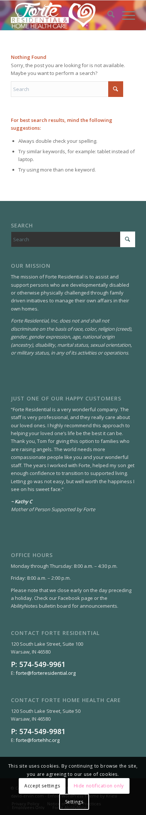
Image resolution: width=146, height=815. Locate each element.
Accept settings (42, 786)
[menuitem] (107, 15)
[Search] (107, 15)
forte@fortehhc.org (38, 740)
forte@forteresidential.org (46, 673)
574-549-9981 (42, 731)
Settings (74, 802)
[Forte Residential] (60, 15)
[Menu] (125, 15)
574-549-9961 (42, 664)
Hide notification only (99, 786)
